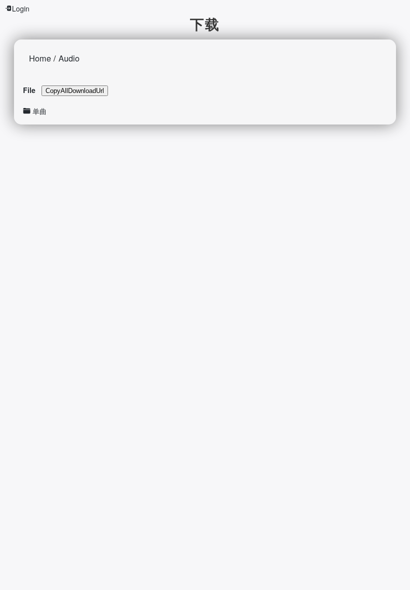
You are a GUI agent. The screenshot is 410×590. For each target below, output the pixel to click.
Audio (69, 58)
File (29, 90)
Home (40, 58)
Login (21, 9)
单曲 (39, 111)
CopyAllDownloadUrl (75, 90)
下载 (205, 24)
